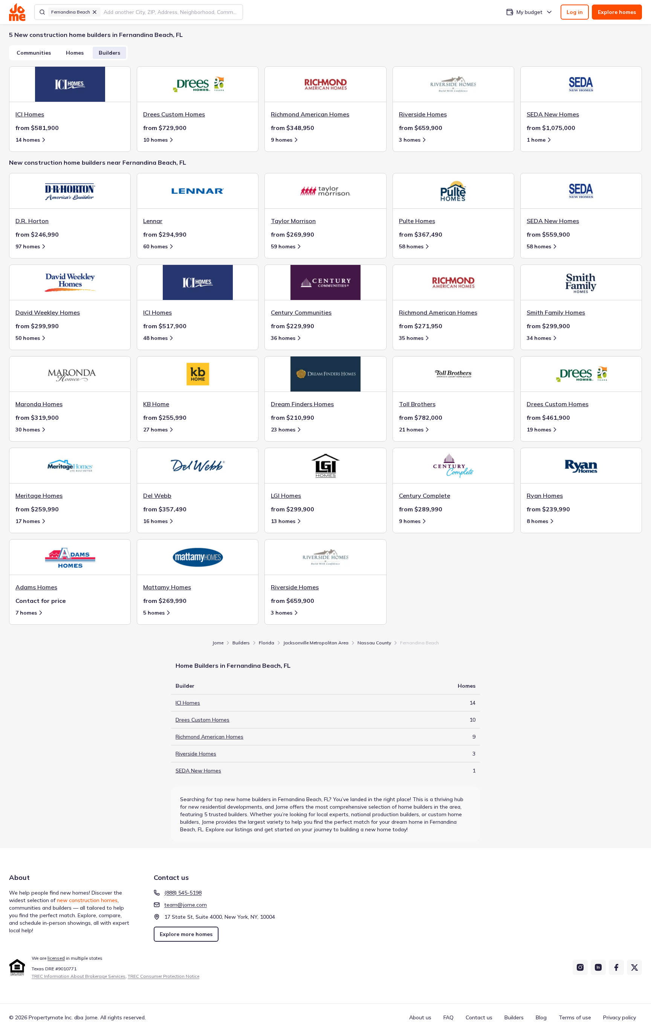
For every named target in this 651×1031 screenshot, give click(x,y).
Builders (109, 52)
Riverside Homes (196, 753)
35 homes (411, 338)
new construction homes (87, 900)
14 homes (27, 139)
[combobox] (171, 12)
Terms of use (575, 1017)
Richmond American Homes (209, 736)
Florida (266, 643)
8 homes (537, 521)
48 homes (155, 338)
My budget (529, 12)
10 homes (155, 139)
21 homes (411, 429)
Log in (575, 12)
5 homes (154, 612)
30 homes (27, 429)
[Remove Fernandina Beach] (95, 12)
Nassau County (374, 643)
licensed (56, 958)
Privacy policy (619, 1017)
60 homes (155, 246)
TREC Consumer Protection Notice (163, 976)
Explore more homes (186, 934)
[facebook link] (616, 967)
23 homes (283, 429)
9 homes (281, 139)
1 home (536, 139)
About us (420, 1017)
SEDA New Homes (198, 770)
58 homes (411, 246)
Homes (75, 52)
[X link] (634, 967)
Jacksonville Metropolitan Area (315, 643)
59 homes (283, 246)
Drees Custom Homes (202, 719)
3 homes (409, 139)
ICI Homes (188, 702)
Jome (217, 643)
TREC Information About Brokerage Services (78, 976)
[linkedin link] (598, 967)
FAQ (448, 1017)
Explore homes (617, 12)
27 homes (155, 429)
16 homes (155, 521)
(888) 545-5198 (183, 892)
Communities (34, 52)
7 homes (26, 612)
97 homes (27, 246)
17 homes (27, 521)
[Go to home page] (17, 12)
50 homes (27, 338)
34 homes (539, 338)
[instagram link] (580, 967)
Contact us (479, 1017)
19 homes (539, 429)
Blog (541, 1017)
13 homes (283, 521)
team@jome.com (185, 904)
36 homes (283, 338)
